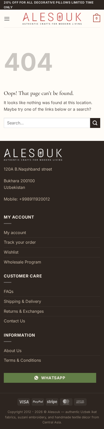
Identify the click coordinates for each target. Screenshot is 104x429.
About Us (12, 350)
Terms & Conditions (22, 360)
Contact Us (14, 320)
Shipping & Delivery (22, 301)
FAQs (8, 291)
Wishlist (11, 252)
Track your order (20, 242)
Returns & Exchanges (24, 311)
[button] (7, 18)
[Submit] (95, 123)
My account (15, 232)
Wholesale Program (22, 262)
